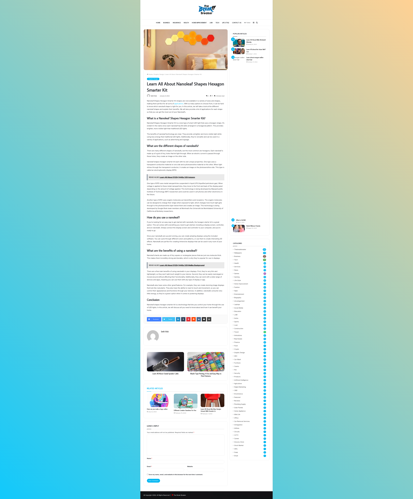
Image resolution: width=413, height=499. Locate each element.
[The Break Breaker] (206, 9)
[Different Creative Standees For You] (185, 401)
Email (149, 466)
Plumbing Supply (240, 404)
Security (237, 373)
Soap (236, 452)
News (236, 270)
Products (237, 376)
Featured (237, 397)
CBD (235, 390)
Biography (237, 297)
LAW (211, 23)
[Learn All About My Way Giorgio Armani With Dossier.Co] (212, 400)
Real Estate (238, 339)
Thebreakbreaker (240, 249)
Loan (236, 325)
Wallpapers (238, 253)
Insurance (177, 23)
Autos (236, 318)
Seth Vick (154, 96)
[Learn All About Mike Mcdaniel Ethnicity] (239, 43)
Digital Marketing (240, 387)
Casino (236, 366)
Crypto (236, 349)
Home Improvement (199, 23)
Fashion (237, 287)
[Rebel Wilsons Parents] (239, 228)
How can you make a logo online (157, 409)
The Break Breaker (180, 495)
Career (236, 438)
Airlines (236, 428)
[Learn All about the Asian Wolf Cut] (239, 51)
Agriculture (238, 383)
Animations (238, 335)
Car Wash (237, 359)
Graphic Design (159, 74)
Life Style (225, 23)
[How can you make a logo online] (159, 400)
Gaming (237, 277)
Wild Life (237, 414)
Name (149, 458)
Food (236, 346)
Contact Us (236, 23)
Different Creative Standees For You (185, 410)
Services (237, 266)
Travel (236, 332)
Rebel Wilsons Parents (253, 226)
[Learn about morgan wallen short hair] (239, 137)
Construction (238, 328)
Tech (217, 23)
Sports (236, 321)
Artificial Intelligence (241, 380)
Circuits (237, 432)
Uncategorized (239, 301)
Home (158, 23)
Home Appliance (240, 411)
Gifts (235, 449)
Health (186, 23)
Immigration (238, 425)
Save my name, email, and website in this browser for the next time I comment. (176, 474)
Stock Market (238, 445)
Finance (237, 342)
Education (237, 311)
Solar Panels (238, 407)
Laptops (237, 304)
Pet (235, 370)
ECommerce (238, 394)
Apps (236, 291)
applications (178, 104)
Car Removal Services (242, 421)
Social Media (238, 308)
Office (236, 418)
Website (190, 466)
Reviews (237, 401)
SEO (235, 356)
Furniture (237, 363)
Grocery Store (239, 442)
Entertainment (239, 294)
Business (166, 23)
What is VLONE (241, 220)
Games (236, 273)
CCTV (236, 435)
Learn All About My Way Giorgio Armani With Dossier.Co (211, 410)
